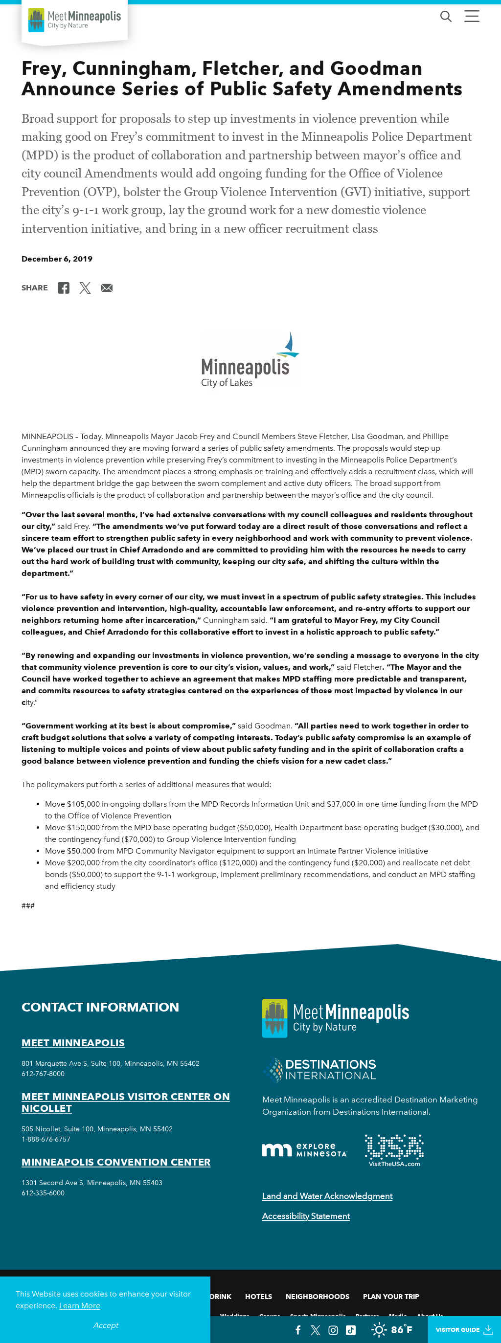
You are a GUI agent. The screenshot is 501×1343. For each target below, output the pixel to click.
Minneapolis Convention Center (116, 1162)
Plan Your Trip (391, 1296)
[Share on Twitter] (85, 287)
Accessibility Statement (306, 1216)
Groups (269, 1315)
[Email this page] (107, 287)
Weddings (235, 1315)
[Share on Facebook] (63, 287)
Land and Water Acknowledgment (327, 1196)
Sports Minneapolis (318, 1315)
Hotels (258, 1296)
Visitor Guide (457, 1329)
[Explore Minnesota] (304, 1150)
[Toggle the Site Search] (446, 15)
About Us (430, 1315)
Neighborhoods (317, 1296)
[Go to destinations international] (319, 1069)
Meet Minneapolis (73, 1043)
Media (398, 1315)
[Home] (74, 20)
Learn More (79, 1305)
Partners (367, 1315)
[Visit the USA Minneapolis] (394, 1150)
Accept (105, 1325)
